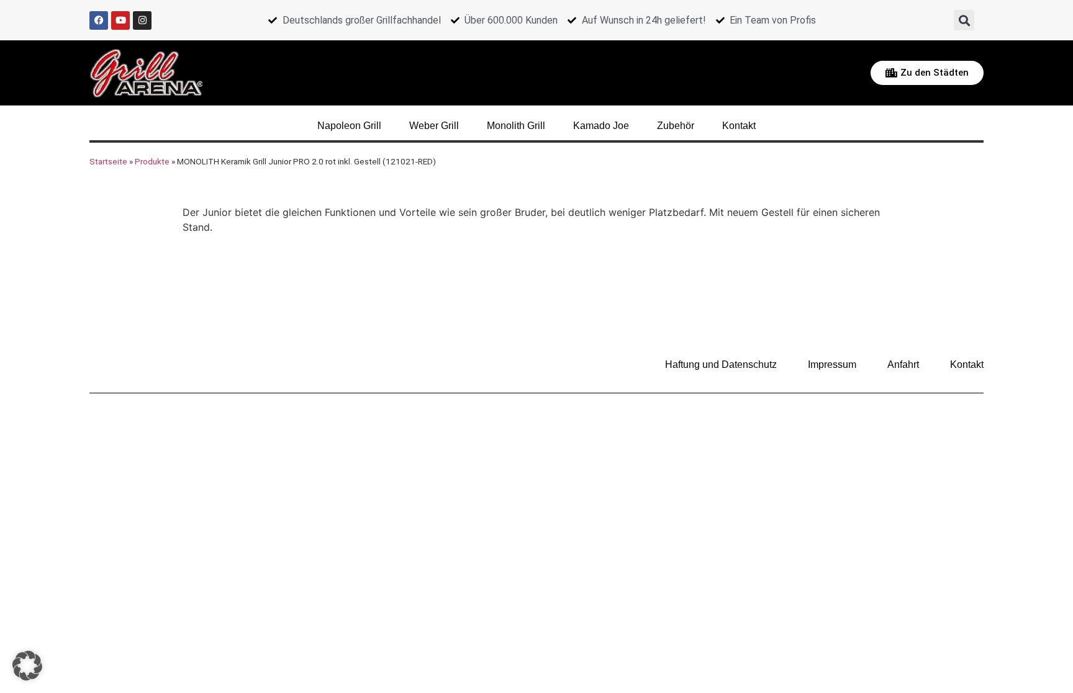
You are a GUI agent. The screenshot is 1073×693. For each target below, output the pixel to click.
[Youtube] (120, 20)
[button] (964, 20)
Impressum (832, 364)
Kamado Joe (601, 125)
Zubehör (675, 125)
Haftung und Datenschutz (721, 364)
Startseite (108, 161)
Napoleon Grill (349, 125)
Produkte (152, 161)
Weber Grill (434, 125)
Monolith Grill (516, 125)
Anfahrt (903, 364)
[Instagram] (142, 20)
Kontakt (739, 125)
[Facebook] (98, 20)
